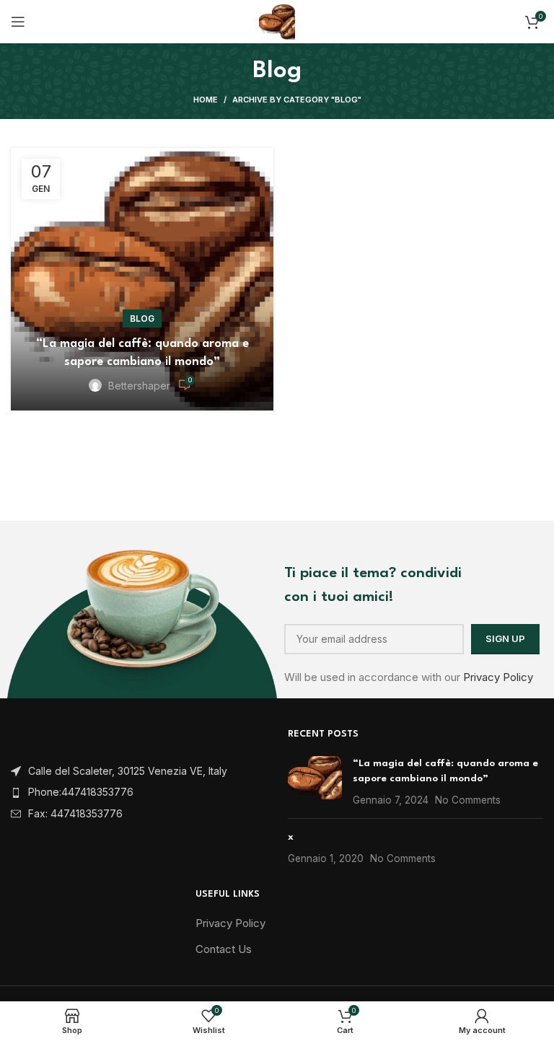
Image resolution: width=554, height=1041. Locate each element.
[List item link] (138, 792)
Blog (142, 318)
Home (205, 100)
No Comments (468, 800)
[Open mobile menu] (18, 21)
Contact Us (223, 949)
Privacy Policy (498, 677)
